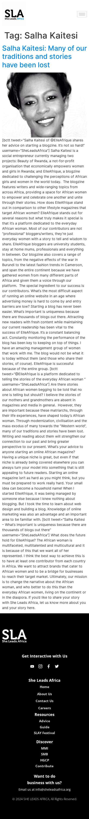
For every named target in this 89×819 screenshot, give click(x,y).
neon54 (75, 814)
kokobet (15, 814)
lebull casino (33, 814)
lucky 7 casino (56, 814)
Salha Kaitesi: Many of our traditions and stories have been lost (44, 56)
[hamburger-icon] (82, 14)
